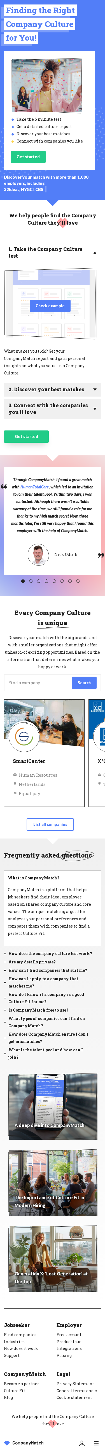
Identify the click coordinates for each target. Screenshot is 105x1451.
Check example (50, 305)
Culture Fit (14, 1390)
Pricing (64, 1355)
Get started (28, 156)
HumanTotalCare (34, 487)
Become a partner (21, 1383)
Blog (8, 1397)
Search (84, 682)
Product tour (69, 1341)
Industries (14, 1341)
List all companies (50, 824)
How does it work (21, 1348)
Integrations (69, 1348)
